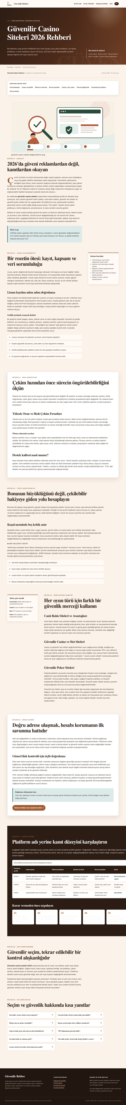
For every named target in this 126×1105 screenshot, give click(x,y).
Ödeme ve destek (41, 87)
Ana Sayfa (10, 67)
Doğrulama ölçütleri (60, 1080)
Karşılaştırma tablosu (98, 87)
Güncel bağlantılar (83, 87)
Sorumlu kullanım (59, 1087)
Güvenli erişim (58, 1083)
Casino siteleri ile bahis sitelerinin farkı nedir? (26, 1047)
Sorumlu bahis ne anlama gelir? (20, 1039)
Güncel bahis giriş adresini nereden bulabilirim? (26, 1031)
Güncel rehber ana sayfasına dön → (29, 808)
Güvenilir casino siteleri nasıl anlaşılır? (23, 1015)
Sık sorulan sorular (59, 1085)
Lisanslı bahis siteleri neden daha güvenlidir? (74, 1015)
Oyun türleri (88, 4)
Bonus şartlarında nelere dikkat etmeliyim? (74, 1023)
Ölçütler (77, 4)
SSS (111, 4)
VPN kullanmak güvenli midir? (69, 1031)
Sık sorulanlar (14, 91)
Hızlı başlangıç (15, 87)
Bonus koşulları (54, 87)
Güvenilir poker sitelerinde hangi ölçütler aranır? (76, 1039)
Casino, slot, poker (68, 87)
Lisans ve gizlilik (27, 87)
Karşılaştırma (102, 4)
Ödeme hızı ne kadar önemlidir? (20, 1023)
